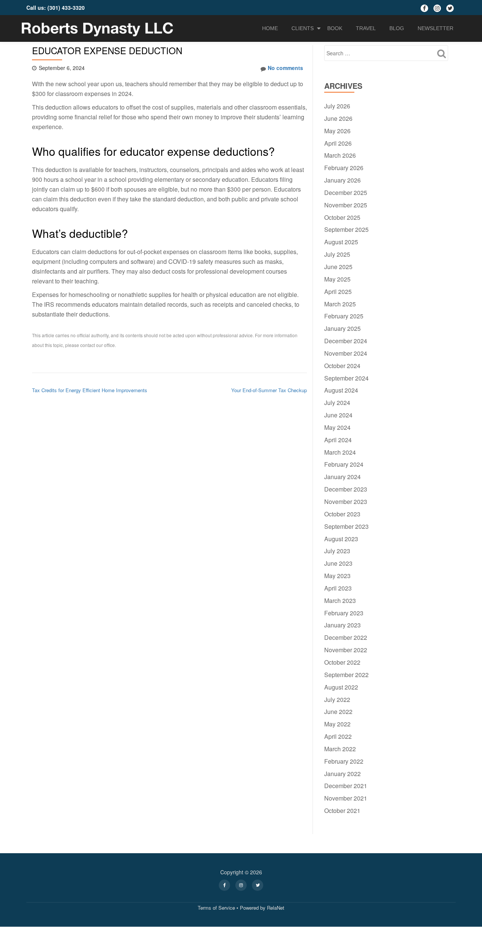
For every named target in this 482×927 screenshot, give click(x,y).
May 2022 (337, 724)
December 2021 (345, 785)
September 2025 (346, 229)
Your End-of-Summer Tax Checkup (269, 390)
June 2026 (338, 118)
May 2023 (337, 575)
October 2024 (342, 365)
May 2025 (337, 279)
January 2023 (342, 625)
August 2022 (341, 687)
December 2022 (345, 637)
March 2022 (340, 748)
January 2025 (342, 328)
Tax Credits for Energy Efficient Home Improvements (89, 390)
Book (334, 28)
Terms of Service (216, 907)
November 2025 (345, 205)
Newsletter (435, 28)
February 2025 (343, 316)
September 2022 (346, 674)
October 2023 (342, 514)
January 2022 (342, 773)
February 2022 (343, 761)
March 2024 (340, 452)
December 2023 (345, 489)
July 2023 (337, 550)
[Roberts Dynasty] (98, 28)
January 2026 (342, 180)
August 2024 (341, 390)
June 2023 (338, 563)
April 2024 (338, 439)
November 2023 (345, 501)
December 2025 (345, 192)
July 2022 (337, 699)
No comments (285, 68)
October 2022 (342, 662)
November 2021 (345, 798)
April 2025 (338, 291)
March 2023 (340, 600)
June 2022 (338, 711)
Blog (396, 28)
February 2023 (343, 613)
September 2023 (346, 526)
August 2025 (341, 241)
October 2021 (342, 810)
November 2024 (345, 353)
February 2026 (343, 167)
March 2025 (340, 304)
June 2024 (338, 415)
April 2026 (338, 143)
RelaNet (275, 907)
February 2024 (343, 464)
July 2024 (337, 402)
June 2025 (338, 266)
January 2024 (342, 476)
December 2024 (345, 340)
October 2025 (342, 217)
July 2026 (337, 106)
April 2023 (338, 588)
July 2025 (337, 254)
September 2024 (346, 378)
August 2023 (341, 538)
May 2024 (337, 427)
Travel (366, 28)
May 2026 (337, 130)
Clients (302, 28)
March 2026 (340, 155)
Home (270, 28)
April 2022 (338, 736)
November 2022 (345, 649)
